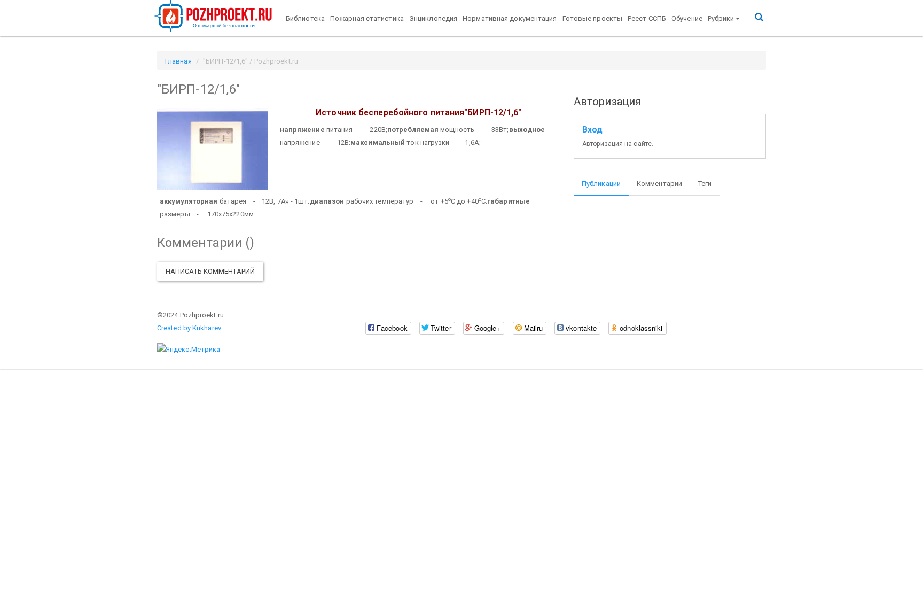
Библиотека (305, 18)
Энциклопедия (433, 18)
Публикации (601, 184)
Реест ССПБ (647, 18)
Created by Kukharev (189, 328)
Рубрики (721, 18)
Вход (592, 130)
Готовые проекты (592, 18)
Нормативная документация (510, 18)
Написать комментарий (210, 271)
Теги (704, 184)
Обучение (686, 18)
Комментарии (659, 184)
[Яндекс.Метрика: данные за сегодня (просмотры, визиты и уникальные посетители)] (188, 349)
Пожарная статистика (367, 18)
